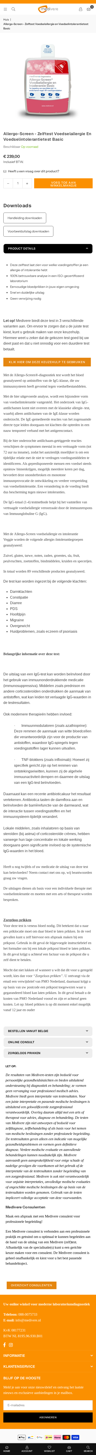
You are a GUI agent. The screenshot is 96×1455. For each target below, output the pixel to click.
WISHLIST (49, 1451)
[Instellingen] (81, 9)
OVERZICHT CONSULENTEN (31, 1285)
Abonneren (48, 1417)
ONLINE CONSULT (21, 1042)
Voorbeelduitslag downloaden (28, 231)
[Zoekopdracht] (13, 9)
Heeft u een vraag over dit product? (33, 171)
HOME (6, 1451)
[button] (89, 9)
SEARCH (88, 1451)
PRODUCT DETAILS (21, 248)
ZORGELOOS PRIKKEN (24, 1053)
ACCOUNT (27, 1451)
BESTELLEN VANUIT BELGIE (28, 1031)
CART (69, 1451)
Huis (6, 19)
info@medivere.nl (28, 1320)
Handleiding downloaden (25, 218)
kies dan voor (38, 976)
